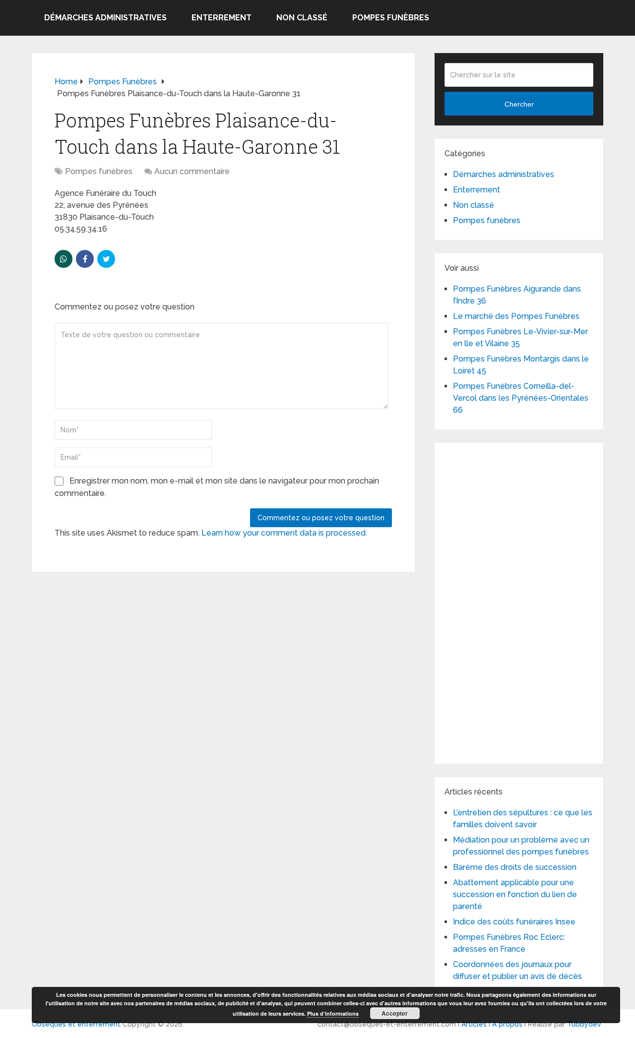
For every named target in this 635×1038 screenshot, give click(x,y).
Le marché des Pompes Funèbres (516, 316)
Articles (474, 1024)
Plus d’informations (333, 1013)
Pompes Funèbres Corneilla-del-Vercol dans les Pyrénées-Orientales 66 (520, 398)
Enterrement (221, 17)
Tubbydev (584, 1024)
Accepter (394, 1013)
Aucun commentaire (192, 171)
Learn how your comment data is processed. (284, 533)
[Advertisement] (518, 601)
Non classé (301, 17)
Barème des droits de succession (514, 867)
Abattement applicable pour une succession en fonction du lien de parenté (515, 894)
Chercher (519, 104)
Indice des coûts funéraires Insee (514, 921)
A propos (507, 1024)
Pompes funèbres (390, 17)
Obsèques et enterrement (76, 1024)
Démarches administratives (105, 17)
